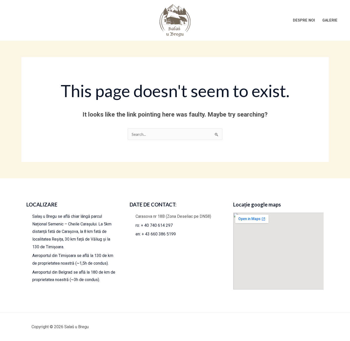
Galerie (329, 20)
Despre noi (304, 20)
